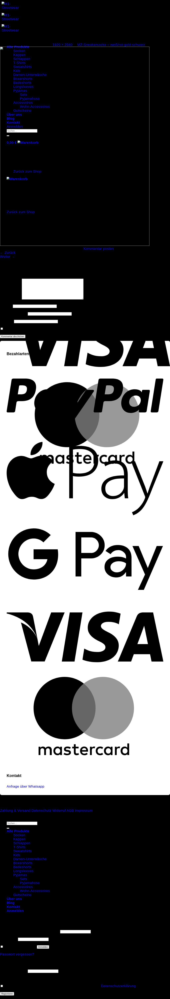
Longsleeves (23, 871)
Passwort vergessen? (17, 954)
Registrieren (7, 994)
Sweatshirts (22, 851)
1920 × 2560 (62, 44)
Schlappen (21, 843)
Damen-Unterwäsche (30, 859)
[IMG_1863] (74, 244)
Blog (10, 903)
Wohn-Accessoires (35, 891)
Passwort (8, 939)
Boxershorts (22, 863)
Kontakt (13, 907)
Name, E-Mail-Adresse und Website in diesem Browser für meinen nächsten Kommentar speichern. (83, 328)
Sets (23, 879)
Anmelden (43, 947)
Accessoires (23, 887)
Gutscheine (22, 895)
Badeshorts (22, 867)
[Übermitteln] (8, 828)
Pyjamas (20, 875)
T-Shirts (19, 847)
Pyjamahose (30, 883)
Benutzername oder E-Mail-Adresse (29, 931)
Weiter (7, 256)
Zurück (7, 252)
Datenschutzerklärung (118, 986)
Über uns (14, 899)
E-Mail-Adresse (13, 313)
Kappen (19, 839)
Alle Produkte (18, 831)
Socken (19, 835)
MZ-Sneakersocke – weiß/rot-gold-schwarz (111, 44)
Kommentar (10, 298)
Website (6, 321)
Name (6, 306)
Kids (16, 855)
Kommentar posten (99, 248)
